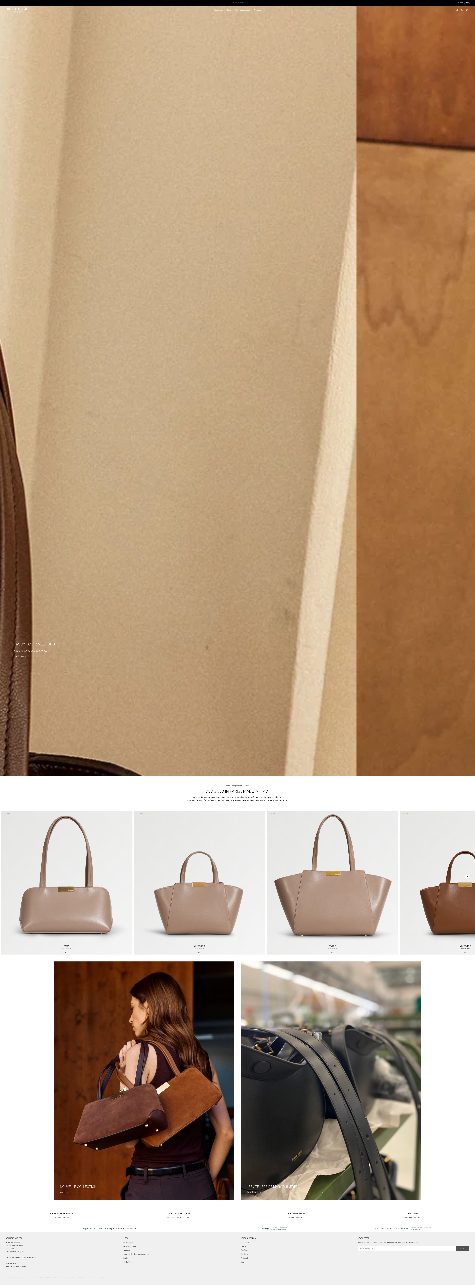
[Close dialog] (282, 614)
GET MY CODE (261, 654)
